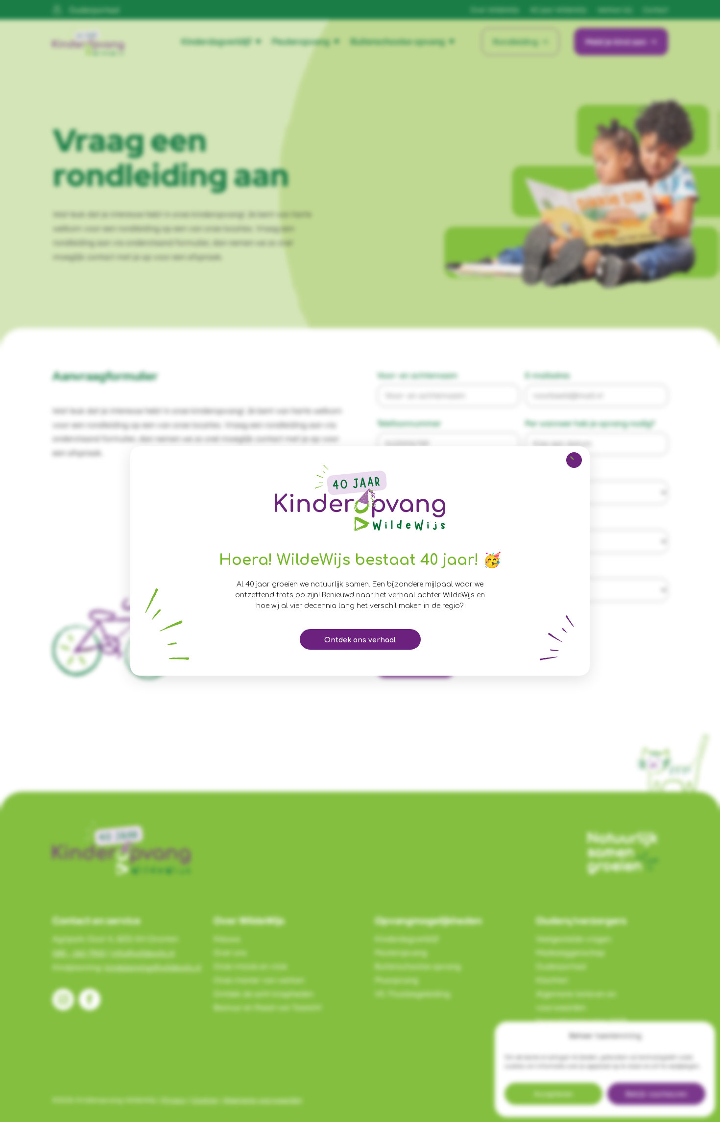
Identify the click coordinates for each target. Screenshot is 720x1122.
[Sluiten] (574, 460)
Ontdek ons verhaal (360, 640)
